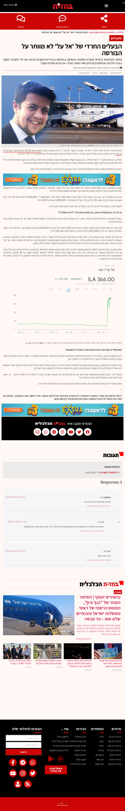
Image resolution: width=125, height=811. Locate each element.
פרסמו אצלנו (80, 755)
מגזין (102, 741)
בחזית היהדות (115, 759)
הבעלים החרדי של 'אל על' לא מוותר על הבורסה (72, 49)
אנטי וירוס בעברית (60, 745)
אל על (113, 68)
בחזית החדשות (114, 741)
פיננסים (111, 32)
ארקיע (99, 68)
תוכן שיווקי (99, 764)
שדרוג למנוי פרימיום (77, 745)
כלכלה (120, 32)
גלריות (101, 750)
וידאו (102, 736)
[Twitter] (33, 773)
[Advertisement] (62, 697)
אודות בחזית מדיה (78, 764)
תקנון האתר (81, 759)
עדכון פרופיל (80, 736)
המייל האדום (80, 750)
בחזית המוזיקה (114, 764)
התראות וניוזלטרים (78, 741)
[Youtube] (13, 773)
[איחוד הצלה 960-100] (61, 185)
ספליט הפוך (77, 68)
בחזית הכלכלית (114, 750)
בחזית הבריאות (114, 745)
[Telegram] (23, 762)
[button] (106, 6)
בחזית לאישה (115, 755)
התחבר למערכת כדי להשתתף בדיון (99, 506)
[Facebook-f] (13, 762)
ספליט (84, 68)
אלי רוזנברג (106, 68)
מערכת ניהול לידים (60, 741)
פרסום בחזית (62, 736)
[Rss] (28, 784)
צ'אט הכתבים (62, 26)
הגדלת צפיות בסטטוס (58, 750)
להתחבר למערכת (108, 472)
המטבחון (100, 755)
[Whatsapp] (33, 762)
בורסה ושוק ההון (97, 32)
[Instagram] (23, 773)
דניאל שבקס (91, 68)
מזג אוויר (100, 759)
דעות (101, 745)
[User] (18, 784)
